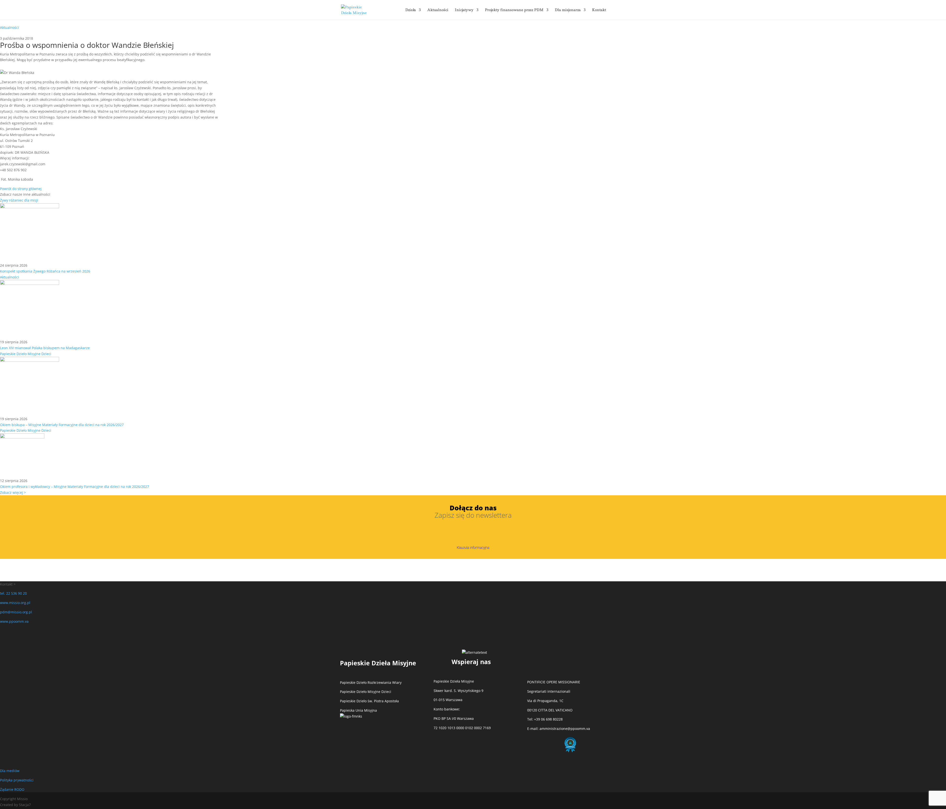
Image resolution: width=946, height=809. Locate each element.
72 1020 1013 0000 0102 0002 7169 (462, 727)
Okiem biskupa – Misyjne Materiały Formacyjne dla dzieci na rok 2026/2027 (62, 424)
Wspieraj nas (471, 661)
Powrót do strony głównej (21, 188)
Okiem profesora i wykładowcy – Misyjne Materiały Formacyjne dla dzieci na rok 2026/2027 (74, 486)
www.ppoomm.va (14, 621)
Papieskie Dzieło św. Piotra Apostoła (369, 701)
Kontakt (599, 10)
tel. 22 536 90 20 (13, 593)
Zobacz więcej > (13, 492)
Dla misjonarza (568, 10)
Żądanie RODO (12, 789)
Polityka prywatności (17, 780)
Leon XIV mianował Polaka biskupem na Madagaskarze (45, 347)
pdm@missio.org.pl (16, 612)
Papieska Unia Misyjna (358, 710)
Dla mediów (9, 770)
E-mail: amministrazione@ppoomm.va (558, 728)
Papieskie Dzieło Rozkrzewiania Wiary (371, 682)
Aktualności (437, 10)
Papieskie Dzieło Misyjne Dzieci (25, 353)
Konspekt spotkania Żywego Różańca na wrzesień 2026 (45, 271)
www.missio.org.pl (15, 602)
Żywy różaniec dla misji (19, 200)
